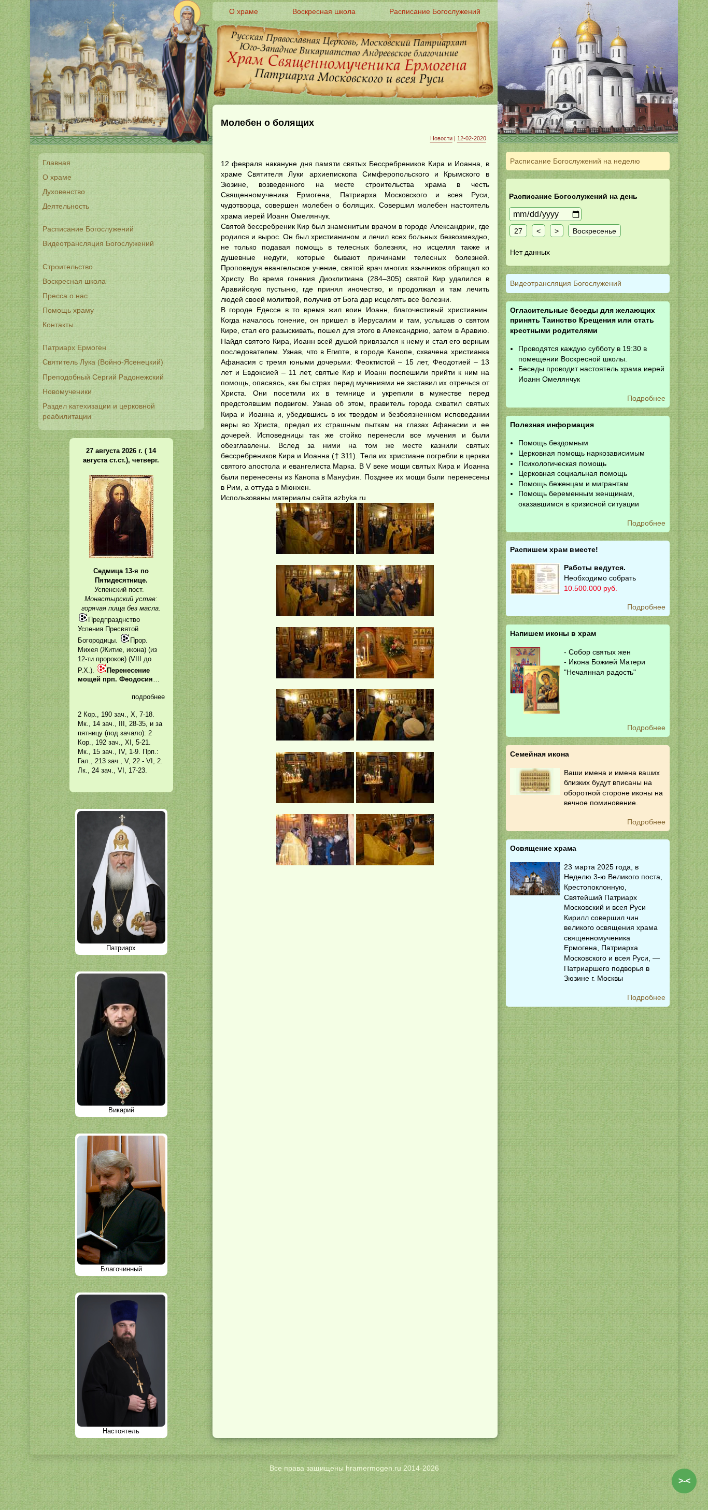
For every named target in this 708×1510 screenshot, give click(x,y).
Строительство (68, 267)
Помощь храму (68, 310)
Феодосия (136, 679)
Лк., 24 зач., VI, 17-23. (112, 770)
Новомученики (67, 391)
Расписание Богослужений (88, 229)
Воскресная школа (74, 281)
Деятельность (66, 206)
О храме (57, 177)
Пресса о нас (65, 296)
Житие (112, 650)
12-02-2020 (471, 138)
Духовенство (64, 191)
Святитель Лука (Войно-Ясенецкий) (103, 362)
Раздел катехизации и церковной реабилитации (99, 411)
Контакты (58, 325)
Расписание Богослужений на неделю (575, 161)
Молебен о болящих (267, 123)
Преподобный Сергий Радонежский (103, 377)
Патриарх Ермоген (74, 347)
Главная (56, 162)
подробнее (148, 697)
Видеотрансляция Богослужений (98, 243)
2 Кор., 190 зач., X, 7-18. (116, 714)
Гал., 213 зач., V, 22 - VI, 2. (120, 761)
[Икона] (121, 555)
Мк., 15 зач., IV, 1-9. (109, 752)
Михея (88, 650)
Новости (441, 138)
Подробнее (646, 398)
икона (135, 650)
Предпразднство (114, 619)
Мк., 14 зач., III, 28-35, (113, 724)
